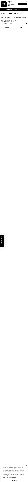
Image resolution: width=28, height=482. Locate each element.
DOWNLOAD (23, 4)
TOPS (14, 17)
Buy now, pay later (11, 9)
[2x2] (26, 23)
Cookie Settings (14, 480)
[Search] (4, 13)
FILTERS (7, 27)
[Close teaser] (3, 236)
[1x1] (24, 23)
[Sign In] (21, 13)
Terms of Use (5, 477)
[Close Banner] (26, 1)
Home (2, 23)
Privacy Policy (13, 477)
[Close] (26, 465)
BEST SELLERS (8, 17)
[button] (26, 13)
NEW (2, 17)
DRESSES (18, 17)
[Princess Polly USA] (14, 13)
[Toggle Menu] (1, 13)
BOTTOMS (24, 17)
